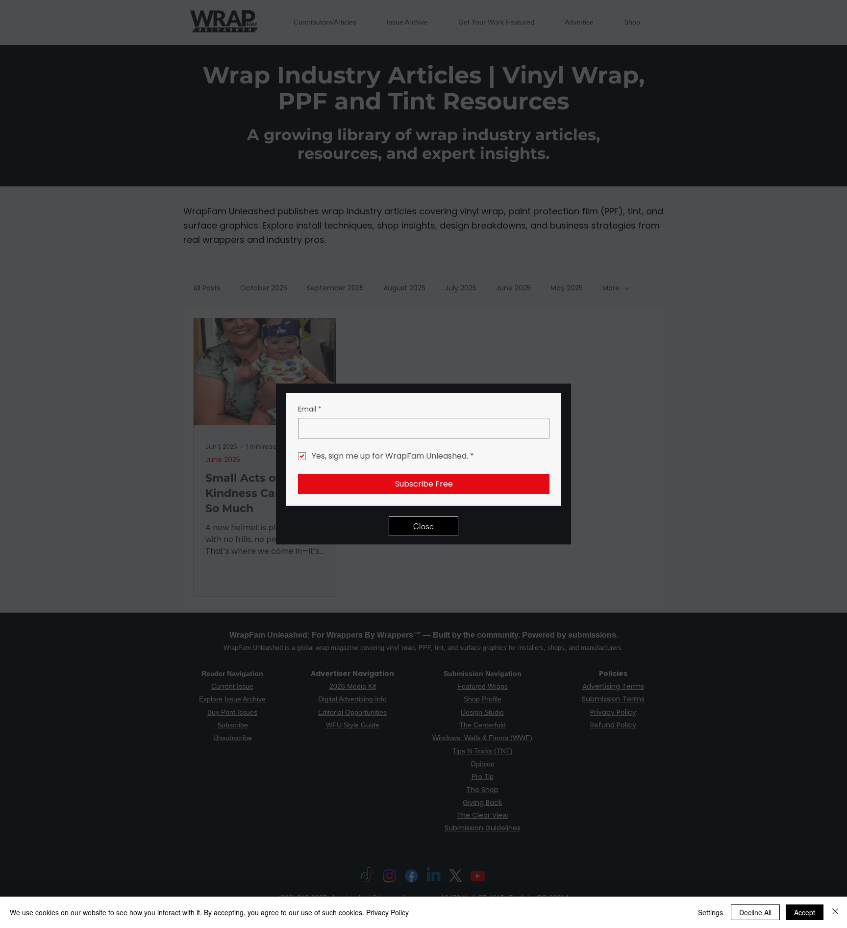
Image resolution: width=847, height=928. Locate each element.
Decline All (755, 912)
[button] (423, 526)
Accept (804, 912)
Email (310, 409)
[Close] (835, 912)
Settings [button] (710, 912)
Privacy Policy (387, 912)
